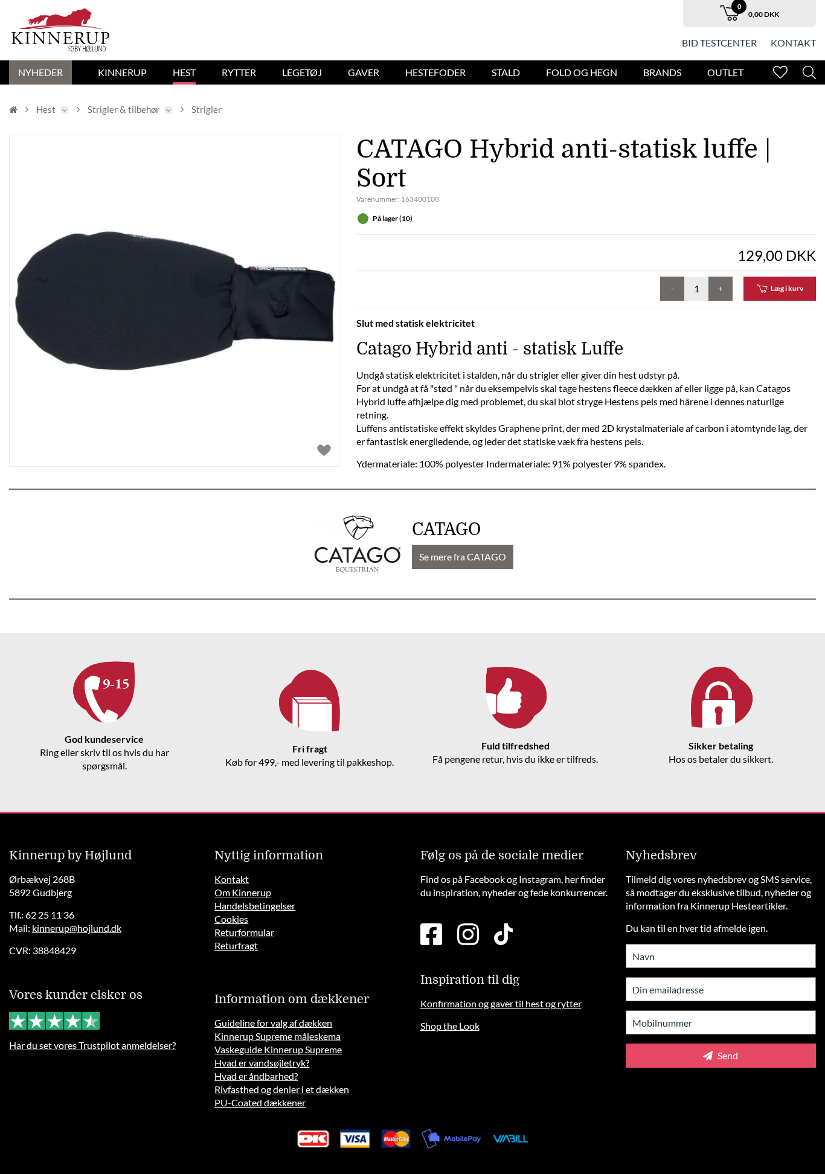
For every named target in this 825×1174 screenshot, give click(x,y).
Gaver (363, 72)
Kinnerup (122, 72)
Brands (662, 72)
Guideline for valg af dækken (273, 1022)
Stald (506, 72)
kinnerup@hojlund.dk (76, 928)
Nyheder (40, 72)
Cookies (231, 919)
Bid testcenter (719, 42)
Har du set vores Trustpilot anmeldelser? (92, 1045)
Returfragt (236, 945)
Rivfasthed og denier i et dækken (281, 1089)
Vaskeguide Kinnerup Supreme (278, 1049)
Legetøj (302, 72)
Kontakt (793, 42)
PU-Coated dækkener (260, 1102)
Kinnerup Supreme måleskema (277, 1036)
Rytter (239, 72)
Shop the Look (450, 1025)
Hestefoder (435, 72)
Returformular (244, 932)
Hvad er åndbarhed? (256, 1076)
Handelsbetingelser (254, 905)
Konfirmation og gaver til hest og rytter (501, 1003)
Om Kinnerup (242, 892)
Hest (184, 72)
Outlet (725, 72)
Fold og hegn (581, 72)
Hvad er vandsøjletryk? (261, 1062)
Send (727, 1055)
